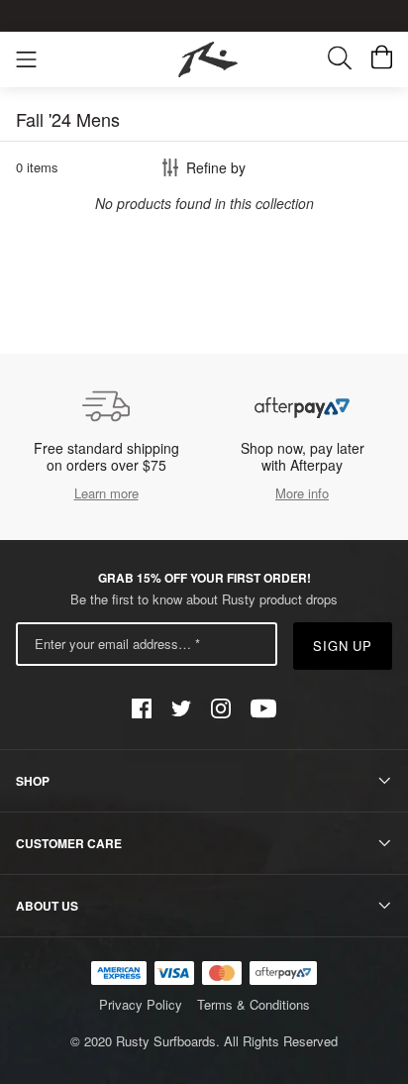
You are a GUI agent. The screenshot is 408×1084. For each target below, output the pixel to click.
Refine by (216, 167)
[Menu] (26, 60)
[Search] (349, 60)
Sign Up (343, 645)
